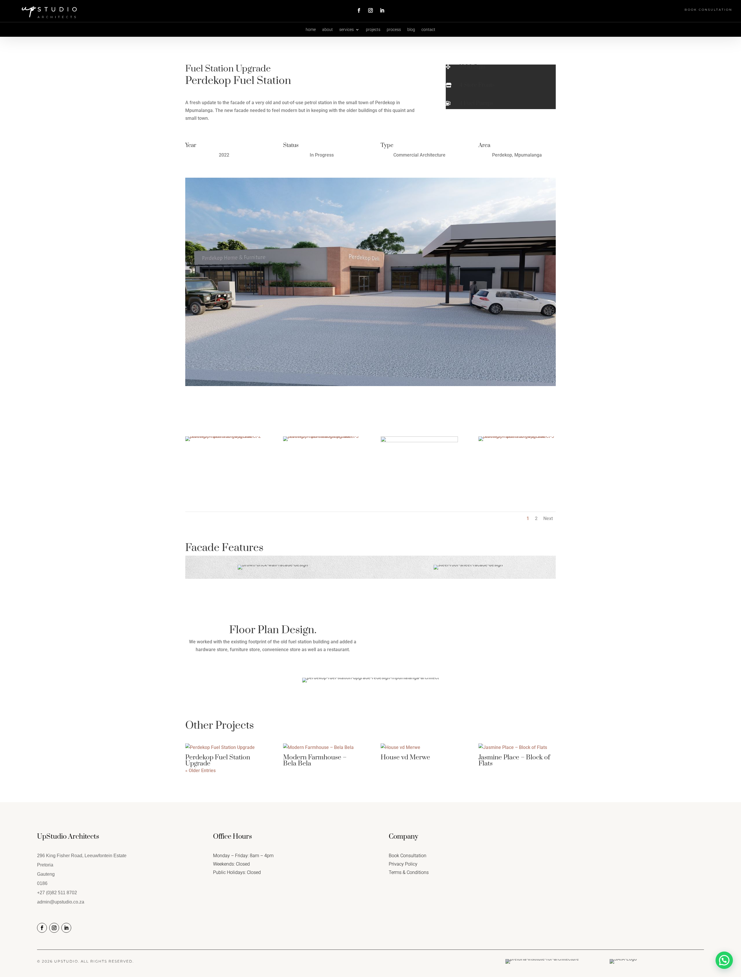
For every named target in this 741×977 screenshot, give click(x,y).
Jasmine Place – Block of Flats (514, 760)
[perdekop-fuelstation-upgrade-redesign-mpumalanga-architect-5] (517, 441)
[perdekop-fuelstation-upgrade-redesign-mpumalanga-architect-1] (370, 386)
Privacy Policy (403, 864)
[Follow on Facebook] (359, 10)
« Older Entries (200, 770)
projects (373, 29)
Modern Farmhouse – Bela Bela (314, 760)
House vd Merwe (405, 757)
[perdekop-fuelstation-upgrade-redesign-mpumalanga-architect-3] (321, 441)
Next (548, 518)
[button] (724, 960)
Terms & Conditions (409, 872)
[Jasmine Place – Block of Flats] (517, 747)
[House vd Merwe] (419, 747)
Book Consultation (708, 10)
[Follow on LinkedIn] (382, 10)
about (327, 29)
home (311, 29)
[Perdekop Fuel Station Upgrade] (224, 747)
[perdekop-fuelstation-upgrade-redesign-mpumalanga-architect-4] (419, 491)
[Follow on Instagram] (370, 10)
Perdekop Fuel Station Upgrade (217, 760)
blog (411, 29)
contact (428, 29)
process (394, 29)
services (346, 29)
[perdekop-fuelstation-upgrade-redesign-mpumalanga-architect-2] (224, 441)
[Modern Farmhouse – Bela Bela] (321, 747)
